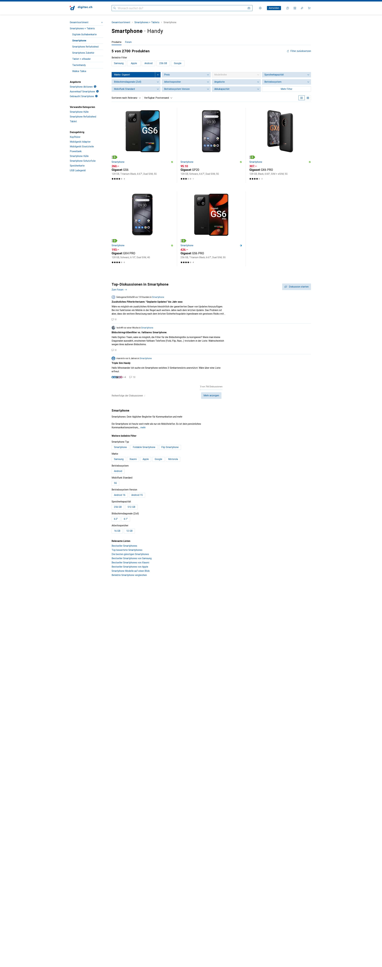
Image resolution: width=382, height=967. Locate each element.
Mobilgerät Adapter (80, 141)
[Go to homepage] (81, 8)
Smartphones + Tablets (82, 28)
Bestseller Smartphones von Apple (130, 566)
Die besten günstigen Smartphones (130, 554)
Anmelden (274, 8)
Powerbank (76, 151)
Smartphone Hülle (79, 111)
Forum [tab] (128, 42)
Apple (134, 63)
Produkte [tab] (116, 42)
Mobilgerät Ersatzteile (82, 146)
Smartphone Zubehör (83, 52)
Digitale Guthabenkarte (84, 34)
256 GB (163, 63)
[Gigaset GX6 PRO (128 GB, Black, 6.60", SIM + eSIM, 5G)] (280, 145)
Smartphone (79, 40)
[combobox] (133, 98)
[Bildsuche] (248, 8)
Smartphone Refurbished (85, 46)
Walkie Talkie (79, 71)
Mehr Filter (286, 89)
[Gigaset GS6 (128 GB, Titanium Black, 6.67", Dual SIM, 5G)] (142, 145)
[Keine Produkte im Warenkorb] (309, 8)
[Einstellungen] (260, 8)
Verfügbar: (149, 97)
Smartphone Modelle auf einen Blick (131, 571)
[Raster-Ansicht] (301, 97)
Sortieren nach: (119, 97)
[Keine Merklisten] (302, 8)
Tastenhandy (79, 65)
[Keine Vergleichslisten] (294, 8)
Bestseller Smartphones (124, 545)
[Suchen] (115, 8)
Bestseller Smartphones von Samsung (132, 558)
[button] (115, 157)
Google (177, 63)
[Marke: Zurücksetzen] (158, 74)
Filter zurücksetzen (300, 51)
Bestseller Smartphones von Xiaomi (130, 562)
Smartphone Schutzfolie (83, 160)
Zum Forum (117, 289)
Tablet (73, 121)
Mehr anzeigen (211, 395)
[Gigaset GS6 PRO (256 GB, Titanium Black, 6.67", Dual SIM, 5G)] (211, 229)
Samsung (119, 63)
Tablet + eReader (81, 59)
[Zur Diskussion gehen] (211, 308)
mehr (143, 427)
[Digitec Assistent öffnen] (287, 8)
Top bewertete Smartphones (127, 550)
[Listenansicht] (308, 97)
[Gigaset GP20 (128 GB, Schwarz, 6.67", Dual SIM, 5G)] (211, 145)
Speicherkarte (77, 165)
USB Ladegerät (78, 170)
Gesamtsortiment (79, 22)
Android (148, 63)
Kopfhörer (75, 137)
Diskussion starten (299, 286)
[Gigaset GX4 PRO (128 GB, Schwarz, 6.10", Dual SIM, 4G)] (142, 229)
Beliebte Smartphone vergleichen (129, 575)
